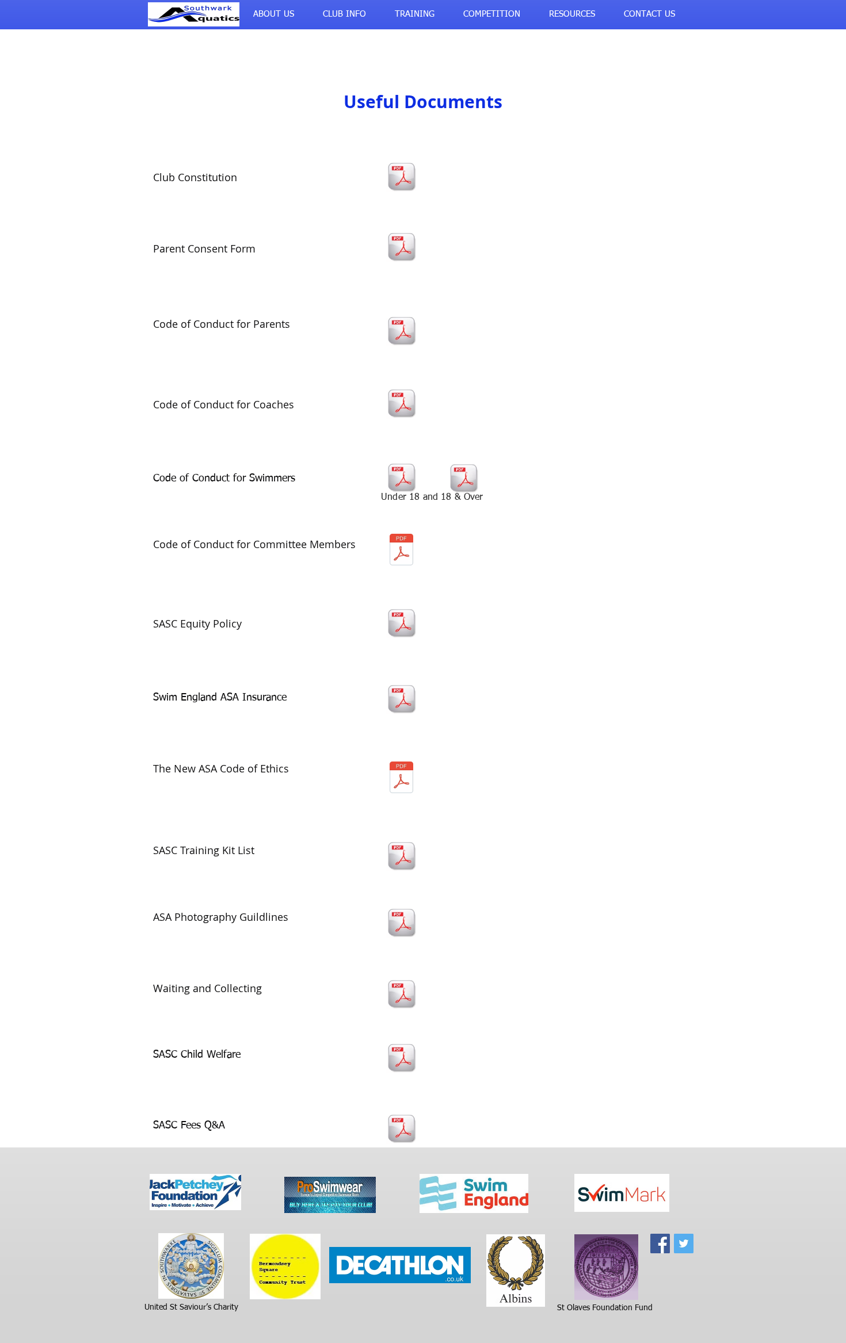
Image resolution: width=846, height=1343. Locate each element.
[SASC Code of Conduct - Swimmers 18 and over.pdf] (463, 479)
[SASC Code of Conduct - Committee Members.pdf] (401, 551)
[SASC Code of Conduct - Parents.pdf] (401, 332)
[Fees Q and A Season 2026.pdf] (401, 1129)
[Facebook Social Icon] (660, 1243)
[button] (273, 14)
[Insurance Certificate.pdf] (401, 700)
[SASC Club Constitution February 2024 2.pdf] (401, 177)
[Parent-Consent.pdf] (401, 248)
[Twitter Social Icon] (683, 1243)
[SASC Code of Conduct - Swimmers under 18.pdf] (401, 478)
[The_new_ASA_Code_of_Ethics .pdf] (401, 779)
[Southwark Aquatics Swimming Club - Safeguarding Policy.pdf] (401, 1059)
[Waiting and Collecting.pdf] (401, 995)
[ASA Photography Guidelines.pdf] (401, 923)
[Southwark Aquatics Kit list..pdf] (401, 857)
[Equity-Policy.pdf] (401, 624)
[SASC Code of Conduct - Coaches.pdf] (401, 404)
